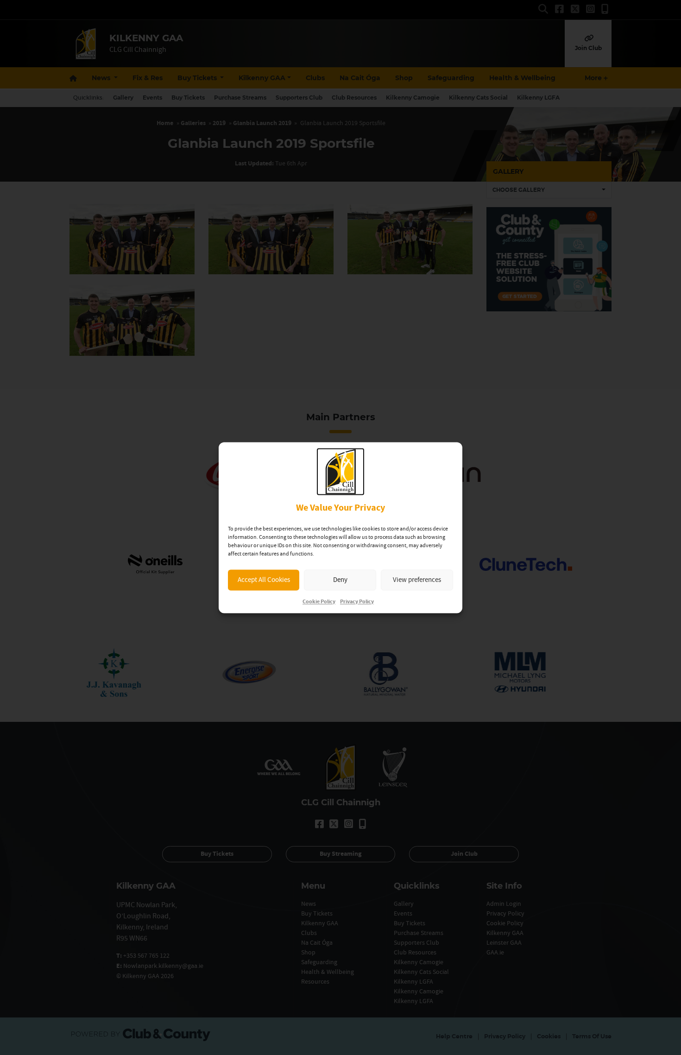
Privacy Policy (357, 602)
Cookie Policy (319, 602)
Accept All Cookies (264, 579)
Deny (340, 579)
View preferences (417, 579)
